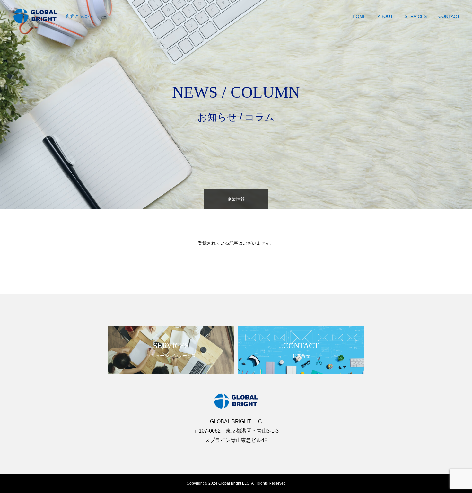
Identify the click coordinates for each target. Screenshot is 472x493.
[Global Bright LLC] (35, 16)
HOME (359, 16)
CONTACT (449, 16)
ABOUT (385, 16)
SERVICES (416, 16)
